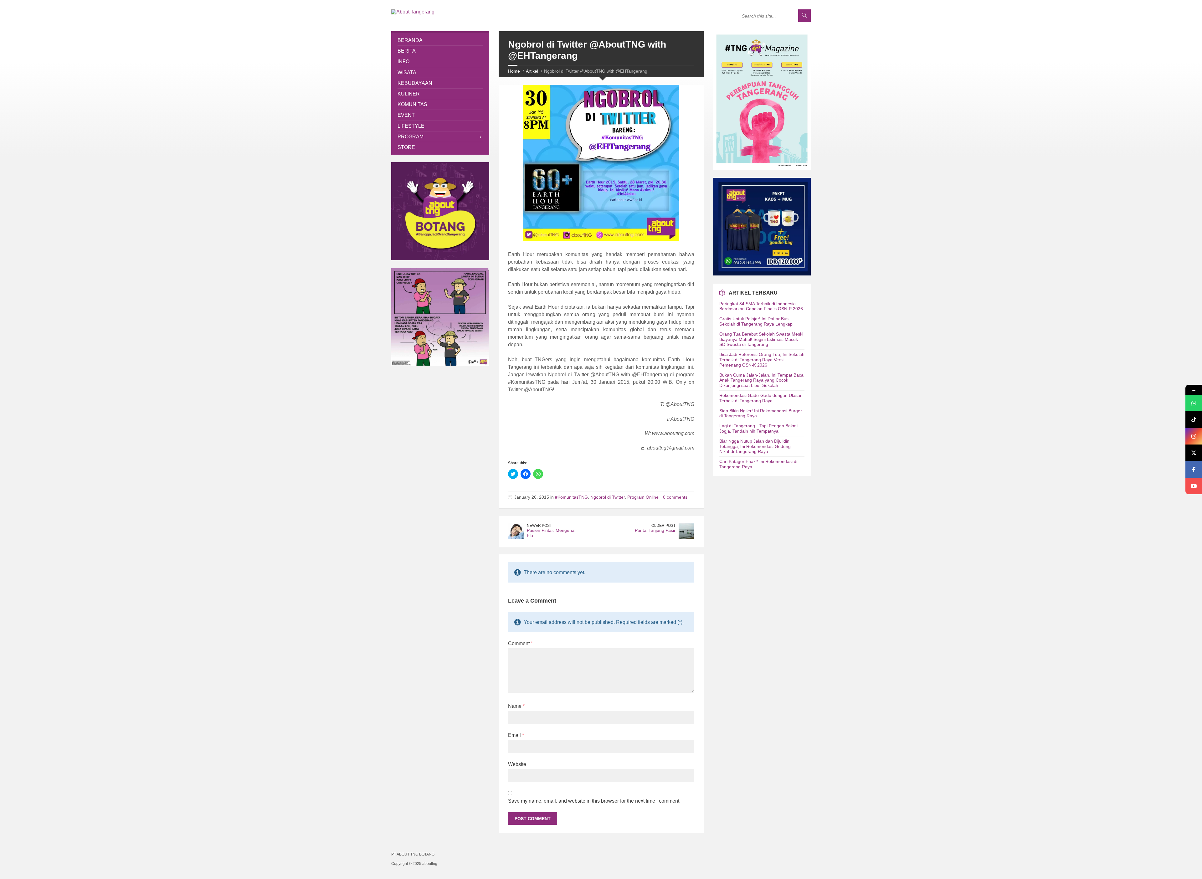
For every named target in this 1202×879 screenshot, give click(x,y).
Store (406, 147)
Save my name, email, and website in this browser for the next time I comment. (594, 801)
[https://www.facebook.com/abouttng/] (1193, 469)
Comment (520, 643)
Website (517, 764)
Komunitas (412, 104)
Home (514, 71)
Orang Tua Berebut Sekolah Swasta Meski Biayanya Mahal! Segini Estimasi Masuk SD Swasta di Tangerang (761, 339)
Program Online (643, 497)
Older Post (663, 525)
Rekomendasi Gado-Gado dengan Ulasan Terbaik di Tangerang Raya (761, 398)
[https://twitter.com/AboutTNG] (1193, 453)
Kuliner (409, 93)
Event (406, 115)
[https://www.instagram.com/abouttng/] (1193, 436)
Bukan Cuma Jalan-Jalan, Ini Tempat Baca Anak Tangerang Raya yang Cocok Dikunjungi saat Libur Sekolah (761, 380)
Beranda (410, 40)
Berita (407, 51)
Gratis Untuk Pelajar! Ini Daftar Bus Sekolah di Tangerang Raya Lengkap (756, 321)
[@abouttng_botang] (1193, 419)
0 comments (675, 497)
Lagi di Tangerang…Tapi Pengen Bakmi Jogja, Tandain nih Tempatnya (758, 428)
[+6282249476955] (1193, 403)
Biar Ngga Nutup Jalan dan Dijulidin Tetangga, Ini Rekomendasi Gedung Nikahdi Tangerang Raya (755, 446)
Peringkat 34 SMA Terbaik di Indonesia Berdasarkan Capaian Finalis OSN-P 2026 (761, 306)
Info (403, 61)
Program (411, 136)
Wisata (407, 72)
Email (516, 735)
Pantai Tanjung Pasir (655, 530)
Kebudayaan (415, 83)
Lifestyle (411, 126)
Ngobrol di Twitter (607, 497)
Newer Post (539, 525)
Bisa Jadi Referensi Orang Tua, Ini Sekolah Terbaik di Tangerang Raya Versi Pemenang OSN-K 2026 (761, 360)
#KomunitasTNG (571, 497)
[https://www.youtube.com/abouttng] (1193, 486)
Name (516, 706)
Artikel (532, 71)
